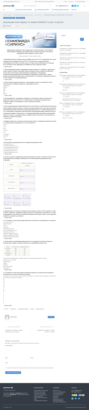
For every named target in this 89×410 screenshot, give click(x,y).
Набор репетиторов (81, 407)
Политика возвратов (58, 400)
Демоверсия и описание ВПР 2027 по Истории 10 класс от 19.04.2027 (73, 58)
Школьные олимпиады (40, 393)
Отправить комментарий (13, 372)
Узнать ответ (8, 66)
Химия (32, 308)
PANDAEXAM (13, 317)
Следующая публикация (46, 326)
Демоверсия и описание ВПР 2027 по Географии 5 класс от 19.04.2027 (73, 54)
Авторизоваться (80, 2)
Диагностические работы (41, 394)
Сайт (6, 362)
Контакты (71, 1)
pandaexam (8, 25)
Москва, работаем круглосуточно (11, 1)
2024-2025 (13, 308)
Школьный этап (20, 17)
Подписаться (72, 400)
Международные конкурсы (41, 400)
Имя (6, 357)
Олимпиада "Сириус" (9, 17)
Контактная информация (59, 391)
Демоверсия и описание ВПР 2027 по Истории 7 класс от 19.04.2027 (72, 68)
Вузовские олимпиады (40, 391)
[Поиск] (82, 39)
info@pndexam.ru (63, 5)
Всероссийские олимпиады (41, 390)
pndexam (8, 6)
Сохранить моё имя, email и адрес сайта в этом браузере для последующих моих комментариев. (30, 367)
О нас (65, 1)
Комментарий (9, 345)
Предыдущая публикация (14, 326)
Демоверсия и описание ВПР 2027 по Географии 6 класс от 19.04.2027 (73, 49)
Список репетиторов (58, 393)
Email (32, 357)
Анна (63, 112)
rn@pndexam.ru (77, 391)
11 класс (6, 308)
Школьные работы (39, 396)
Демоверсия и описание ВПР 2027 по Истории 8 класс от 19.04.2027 (72, 63)
